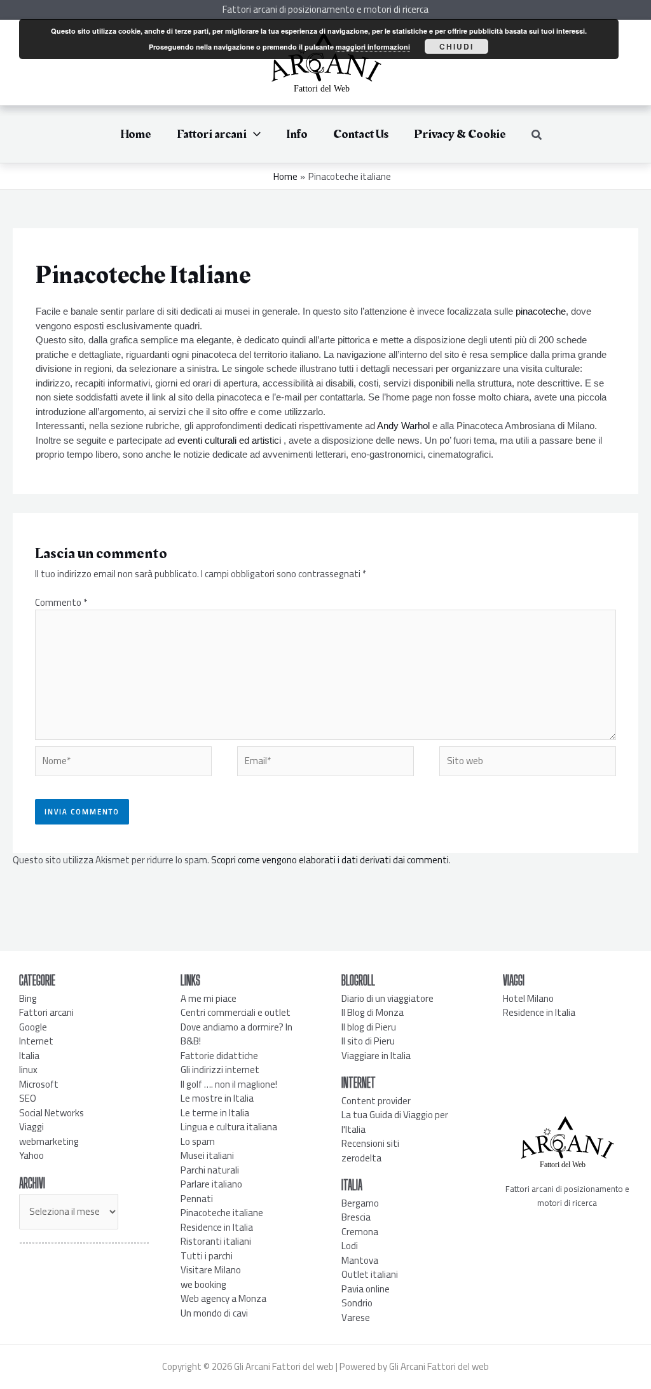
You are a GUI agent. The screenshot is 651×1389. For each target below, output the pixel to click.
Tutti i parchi (207, 1256)
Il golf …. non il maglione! (229, 1084)
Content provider (376, 1100)
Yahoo (31, 1155)
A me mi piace (208, 998)
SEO (27, 1098)
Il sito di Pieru (368, 1041)
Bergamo (360, 1203)
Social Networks (51, 1113)
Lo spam (198, 1141)
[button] (254, 134)
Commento (61, 602)
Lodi (349, 1245)
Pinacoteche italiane (222, 1212)
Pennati (197, 1198)
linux (28, 1069)
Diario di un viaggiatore (387, 998)
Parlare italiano (211, 1184)
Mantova (359, 1260)
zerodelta (361, 1158)
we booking (203, 1284)
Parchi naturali (210, 1170)
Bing (28, 998)
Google (33, 1027)
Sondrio (357, 1303)
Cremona (359, 1231)
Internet (36, 1041)
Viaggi (31, 1127)
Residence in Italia (217, 1227)
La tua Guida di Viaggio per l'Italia (394, 1122)
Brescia (356, 1217)
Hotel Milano (528, 998)
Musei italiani (207, 1155)
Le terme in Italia (215, 1113)
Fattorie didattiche (219, 1055)
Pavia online (365, 1289)
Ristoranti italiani (216, 1241)
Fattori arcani (46, 1012)
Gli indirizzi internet (220, 1069)
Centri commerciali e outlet (236, 1012)
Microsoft (38, 1084)
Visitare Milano (211, 1270)
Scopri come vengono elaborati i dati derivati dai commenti (330, 860)
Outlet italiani (369, 1274)
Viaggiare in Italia (376, 1055)
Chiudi (456, 46)
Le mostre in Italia (217, 1098)
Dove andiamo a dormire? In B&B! (236, 1034)
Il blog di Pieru (368, 1027)
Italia (29, 1055)
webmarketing (49, 1141)
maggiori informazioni (373, 46)
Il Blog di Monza (372, 1012)
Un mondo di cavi (214, 1313)
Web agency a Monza (223, 1298)
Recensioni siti (370, 1143)
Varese (355, 1317)
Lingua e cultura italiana (229, 1127)
